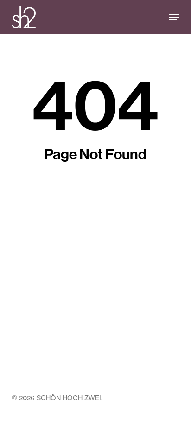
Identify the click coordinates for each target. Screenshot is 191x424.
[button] (174, 17)
